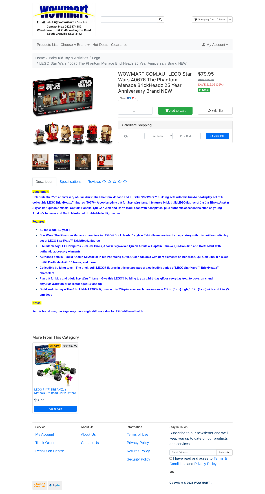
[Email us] (172, 472)
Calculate (218, 135)
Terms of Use (137, 434)
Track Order (45, 443)
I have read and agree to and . (198, 461)
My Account (44, 434)
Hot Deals (100, 45)
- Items (211, 19)
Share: (123, 98)
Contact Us (90, 443)
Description (44, 182)
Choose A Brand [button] (74, 45)
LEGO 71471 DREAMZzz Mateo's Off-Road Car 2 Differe (55, 391)
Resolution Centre (49, 451)
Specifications (70, 182)
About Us (88, 434)
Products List (47, 45)
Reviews (95, 182)
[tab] (44, 181)
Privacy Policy (138, 443)
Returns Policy (138, 451)
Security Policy (138, 459)
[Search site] (160, 19)
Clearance (119, 45)
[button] (215, 44)
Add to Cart (177, 110)
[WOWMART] (64, 19)
